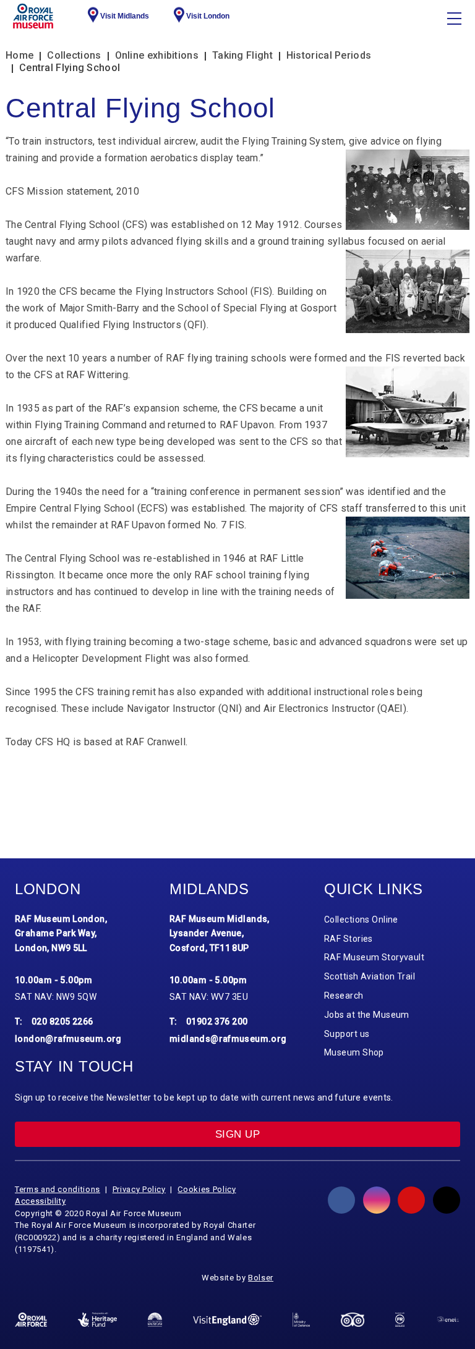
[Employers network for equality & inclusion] (447, 1320)
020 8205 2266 (62, 1021)
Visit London (207, 16)
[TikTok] (446, 1200)
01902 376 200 (217, 1021)
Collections (74, 55)
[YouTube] (411, 1200)
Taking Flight (242, 55)
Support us (346, 1034)
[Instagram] (376, 1200)
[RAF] (31, 1320)
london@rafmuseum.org (68, 1039)
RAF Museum (33, 16)
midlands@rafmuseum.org (228, 1039)
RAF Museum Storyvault (374, 957)
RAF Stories (348, 939)
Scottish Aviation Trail (369, 976)
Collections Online (361, 919)
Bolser (260, 1277)
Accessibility (40, 1201)
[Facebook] (341, 1200)
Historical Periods (328, 55)
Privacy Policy (139, 1189)
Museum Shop (354, 1052)
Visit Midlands (124, 16)
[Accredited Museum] (155, 1319)
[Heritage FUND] (97, 1319)
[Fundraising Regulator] (399, 1319)
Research (344, 995)
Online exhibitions (157, 55)
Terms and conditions (57, 1189)
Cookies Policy (207, 1189)
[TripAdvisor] (352, 1320)
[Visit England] (227, 1320)
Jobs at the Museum (366, 1015)
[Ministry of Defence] (301, 1320)
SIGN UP (237, 1134)
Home (19, 55)
